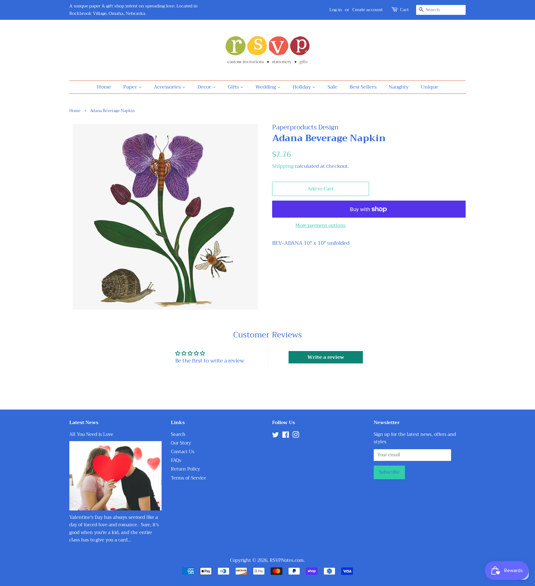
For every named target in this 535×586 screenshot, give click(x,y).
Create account (367, 9)
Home (104, 87)
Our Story (181, 443)
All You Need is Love (91, 434)
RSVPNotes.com (287, 560)
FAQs (176, 460)
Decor (205, 87)
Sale (332, 87)
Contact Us (182, 452)
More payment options (320, 225)
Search (178, 434)
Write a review (325, 357)
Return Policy (185, 469)
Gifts (234, 87)
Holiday (302, 87)
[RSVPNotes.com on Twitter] (275, 436)
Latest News (83, 423)
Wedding (266, 87)
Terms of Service (188, 478)
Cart (404, 9)
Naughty (399, 87)
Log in (335, 9)
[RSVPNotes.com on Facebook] (285, 436)
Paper (130, 87)
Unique (429, 87)
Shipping (283, 166)
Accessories (168, 87)
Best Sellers (363, 87)
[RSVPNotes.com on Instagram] (295, 436)
